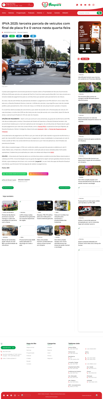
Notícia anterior (8, 187)
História (39, 13)
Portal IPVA (42, 126)
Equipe (49, 13)
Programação (21, 13)
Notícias (11, 13)
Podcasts (31, 13)
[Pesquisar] (99, 13)
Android (40, 129)
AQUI (52, 152)
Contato (57, 13)
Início (4, 13)
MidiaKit (65, 13)
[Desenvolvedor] (97, 395)
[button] (5, 36)
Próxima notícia (64, 187)
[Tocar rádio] (3, 4)
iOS (45, 129)
